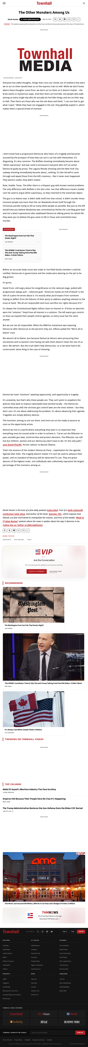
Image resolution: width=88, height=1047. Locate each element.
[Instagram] (42, 931)
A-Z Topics (35, 940)
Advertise (34, 983)
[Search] (84, 3)
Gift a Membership (65, 983)
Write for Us (34, 995)
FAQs (72, 932)
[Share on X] (55, 19)
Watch (5, 957)
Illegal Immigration (37, 965)
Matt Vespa (8, 686)
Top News (6, 946)
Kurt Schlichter (9, 733)
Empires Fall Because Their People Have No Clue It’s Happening (34, 798)
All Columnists (64, 969)
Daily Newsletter (64, 987)
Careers (33, 987)
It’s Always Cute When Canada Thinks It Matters (23, 729)
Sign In (65, 932)
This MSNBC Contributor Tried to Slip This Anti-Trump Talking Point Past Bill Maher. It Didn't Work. (43, 683)
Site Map (49, 1040)
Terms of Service (7, 1040)
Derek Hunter (13, 19)
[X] (38, 931)
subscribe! (52, 510)
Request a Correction (39, 1040)
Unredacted (6, 987)
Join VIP (81, 932)
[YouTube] (52, 931)
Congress (34, 949)
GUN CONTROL (19, 540)
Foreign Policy (35, 961)
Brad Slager (63, 957)
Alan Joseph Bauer (65, 961)
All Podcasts (6, 999)
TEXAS (29, 540)
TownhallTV (6, 965)
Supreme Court (36, 969)
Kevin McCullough (65, 953)
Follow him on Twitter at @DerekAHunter (23, 525)
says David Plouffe (12, 444)
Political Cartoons (8, 961)
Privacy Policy (18, 1040)
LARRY (5, 979)
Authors (5, 969)
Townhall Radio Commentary (12, 995)
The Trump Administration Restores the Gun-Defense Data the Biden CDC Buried (43, 808)
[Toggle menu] (4, 3)
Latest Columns (7, 953)
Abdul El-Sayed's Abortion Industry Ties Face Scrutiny (29, 789)
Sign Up (80, 1032)
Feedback (27, 1040)
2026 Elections (35, 946)
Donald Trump (35, 953)
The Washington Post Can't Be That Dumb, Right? (24, 625)
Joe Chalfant (8, 628)
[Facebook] (47, 931)
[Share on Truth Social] (60, 19)
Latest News (6, 949)
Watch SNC (63, 991)
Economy (34, 957)
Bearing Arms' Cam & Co (10, 991)
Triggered (6, 983)
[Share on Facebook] (64, 19)
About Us (34, 979)
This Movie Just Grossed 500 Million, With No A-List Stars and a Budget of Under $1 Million (40, 904)
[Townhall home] (11, 931)
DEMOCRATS (7, 540)
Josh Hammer (64, 965)
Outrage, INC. (55, 514)
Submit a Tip (35, 991)
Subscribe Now (55, 571)
